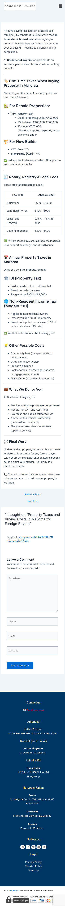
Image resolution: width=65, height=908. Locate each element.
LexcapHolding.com (14, 890)
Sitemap (33, 870)
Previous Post (32, 494)
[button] (58, 6)
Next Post (32, 501)
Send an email (35, 710)
